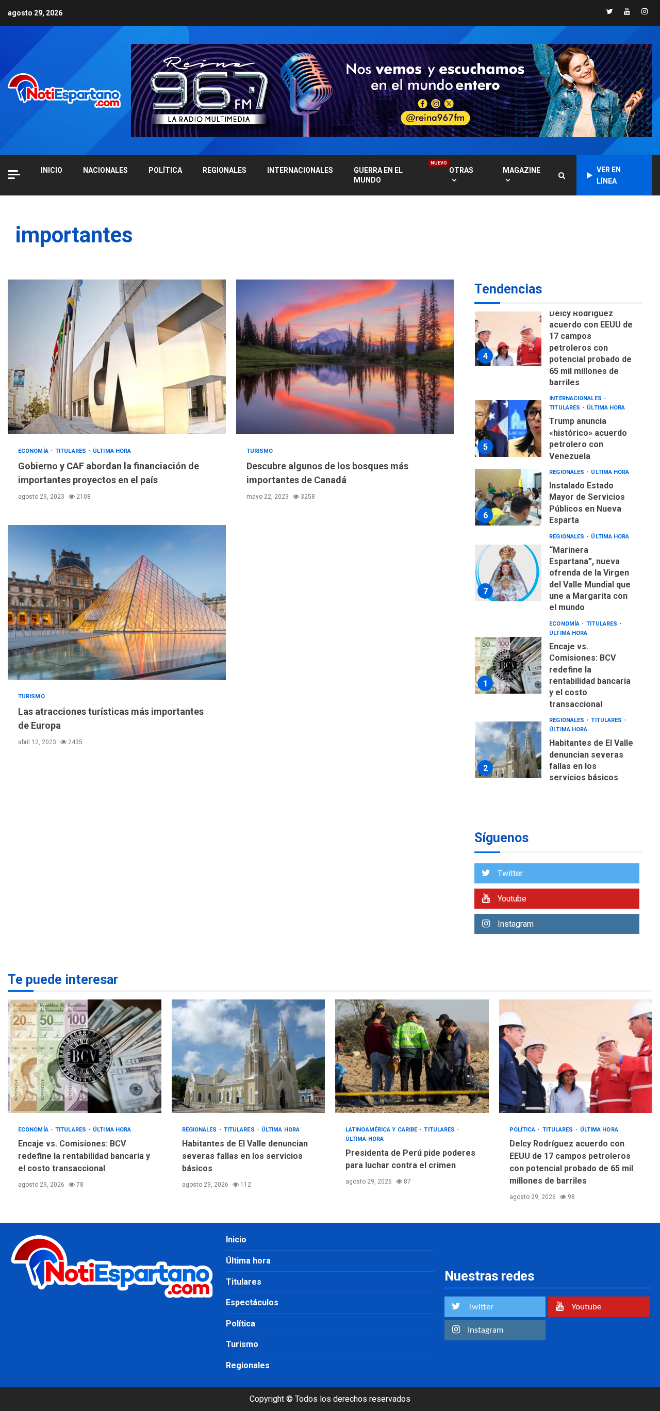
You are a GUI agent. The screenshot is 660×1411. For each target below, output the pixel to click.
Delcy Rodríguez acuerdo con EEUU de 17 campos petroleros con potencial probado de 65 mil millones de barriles (508, 337)
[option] (558, 340)
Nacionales (105, 170)
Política (165, 170)
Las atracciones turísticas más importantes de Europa (117, 602)
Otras (461, 170)
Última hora (112, 451)
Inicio (236, 1239)
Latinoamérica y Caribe (382, 1130)
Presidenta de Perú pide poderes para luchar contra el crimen (412, 1056)
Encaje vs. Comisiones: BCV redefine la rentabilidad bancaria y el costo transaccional (508, 665)
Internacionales (300, 170)
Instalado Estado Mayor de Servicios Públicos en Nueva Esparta (508, 497)
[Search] (561, 175)
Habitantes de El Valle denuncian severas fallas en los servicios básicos (508, 749)
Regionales (224, 170)
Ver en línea (609, 175)
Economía (34, 451)
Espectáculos (252, 1302)
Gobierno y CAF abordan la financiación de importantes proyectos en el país (117, 357)
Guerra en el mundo (391, 175)
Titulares (71, 451)
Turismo (259, 451)
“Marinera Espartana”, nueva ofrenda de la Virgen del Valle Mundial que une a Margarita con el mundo (508, 573)
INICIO (51, 170)
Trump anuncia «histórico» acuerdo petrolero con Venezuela (508, 428)
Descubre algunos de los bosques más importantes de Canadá (345, 357)
